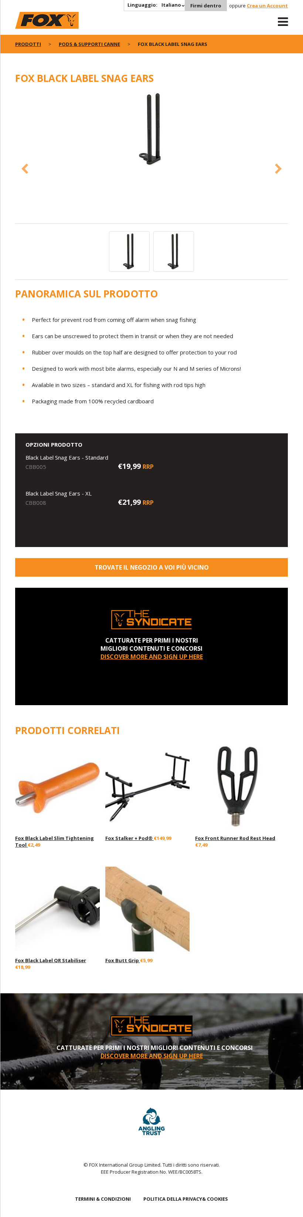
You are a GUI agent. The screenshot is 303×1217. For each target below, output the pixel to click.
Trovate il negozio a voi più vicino (152, 567)
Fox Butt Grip (122, 960)
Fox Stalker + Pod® (129, 838)
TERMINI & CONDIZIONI (103, 1199)
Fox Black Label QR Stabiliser (50, 960)
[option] (151, 130)
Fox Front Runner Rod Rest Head (235, 838)
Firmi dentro (205, 5)
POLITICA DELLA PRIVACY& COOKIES (185, 1199)
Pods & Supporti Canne (89, 44)
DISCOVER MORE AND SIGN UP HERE (152, 657)
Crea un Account (267, 5)
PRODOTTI (28, 44)
